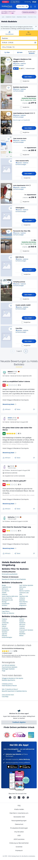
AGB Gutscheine (19, 839)
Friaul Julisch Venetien (26, 630)
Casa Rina (19, 328)
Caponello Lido (6, 587)
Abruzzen (22, 624)
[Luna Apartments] (6, 193)
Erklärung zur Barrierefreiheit (19, 843)
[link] (31, 6)
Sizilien (4, 621)
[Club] (12, 13)
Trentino (22, 626)
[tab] (9, 33)
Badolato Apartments (20, 87)
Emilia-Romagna (7, 637)
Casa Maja (5, 696)
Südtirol (21, 619)
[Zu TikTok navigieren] (19, 797)
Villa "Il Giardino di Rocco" (10, 689)
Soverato (4, 594)
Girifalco (4, 605)
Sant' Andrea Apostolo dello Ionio (26, 586)
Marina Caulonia (24, 591)
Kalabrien (22, 623)
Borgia (4, 585)
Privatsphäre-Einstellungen (19, 828)
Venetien (4, 632)
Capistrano (22, 603)
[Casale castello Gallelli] (6, 313)
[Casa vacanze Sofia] (6, 169)
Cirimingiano (20, 208)
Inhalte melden (19, 809)
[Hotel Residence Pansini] (6, 122)
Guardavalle (5, 603)
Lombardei (5, 623)
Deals (5, 1)
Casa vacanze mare (19, 138)
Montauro (5, 589)
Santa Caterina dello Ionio (10, 596)
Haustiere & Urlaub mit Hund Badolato (14, 579)
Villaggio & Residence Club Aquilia (12, 678)
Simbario (22, 598)
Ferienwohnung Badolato (9, 574)
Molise (21, 635)
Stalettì (4, 592)
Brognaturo (22, 605)
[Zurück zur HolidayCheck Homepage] (7, 6)
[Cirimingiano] (6, 216)
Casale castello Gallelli (23, 305)
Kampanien (5, 630)
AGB (19, 835)
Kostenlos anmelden (29, 12)
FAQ (19, 805)
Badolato (22, 600)
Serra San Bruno (7, 598)
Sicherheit (19, 847)
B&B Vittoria (20, 257)
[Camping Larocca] (6, 290)
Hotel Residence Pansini (21, 113)
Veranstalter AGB (19, 817)
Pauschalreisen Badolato (9, 667)
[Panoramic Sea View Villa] (6, 241)
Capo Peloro (5, 611)
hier (33, 28)
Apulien (4, 624)
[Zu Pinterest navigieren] (23, 797)
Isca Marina (5, 591)
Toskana (4, 619)
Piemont (4, 635)
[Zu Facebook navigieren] (10, 797)
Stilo (20, 594)
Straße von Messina (8, 613)
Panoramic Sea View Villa (21, 231)
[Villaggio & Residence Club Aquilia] (6, 70)
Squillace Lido (23, 596)
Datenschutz (19, 824)
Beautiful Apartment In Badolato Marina (14, 691)
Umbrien (22, 628)
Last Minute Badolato (8, 665)
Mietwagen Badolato (8, 669)
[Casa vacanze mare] (6, 146)
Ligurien (4, 634)
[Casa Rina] (6, 337)
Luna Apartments (19, 185)
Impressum (19, 850)
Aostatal (21, 632)
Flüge (3, 671)
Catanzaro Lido (24, 592)
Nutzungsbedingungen (19, 820)
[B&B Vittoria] (6, 265)
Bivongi (4, 602)
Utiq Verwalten (19, 832)
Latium (4, 626)
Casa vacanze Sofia (22, 161)
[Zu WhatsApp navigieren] (27, 797)
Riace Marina (23, 602)
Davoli (21, 589)
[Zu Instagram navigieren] (14, 797)
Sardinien (5, 628)
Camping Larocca (19, 282)
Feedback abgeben (19, 722)
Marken (21, 621)
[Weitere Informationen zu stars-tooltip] (24, 61)
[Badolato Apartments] (6, 97)
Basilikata (22, 634)
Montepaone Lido (7, 600)
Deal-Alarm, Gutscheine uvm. (19, 813)
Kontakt (27, 1)
